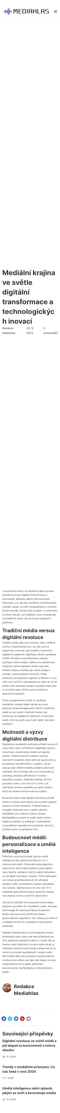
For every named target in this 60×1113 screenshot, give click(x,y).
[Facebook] (4, 1018)
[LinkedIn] (16, 1018)
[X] (10, 1018)
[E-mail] (28, 1018)
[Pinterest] (22, 1018)
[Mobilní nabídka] (55, 11)
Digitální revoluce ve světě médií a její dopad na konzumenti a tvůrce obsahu (29, 1045)
